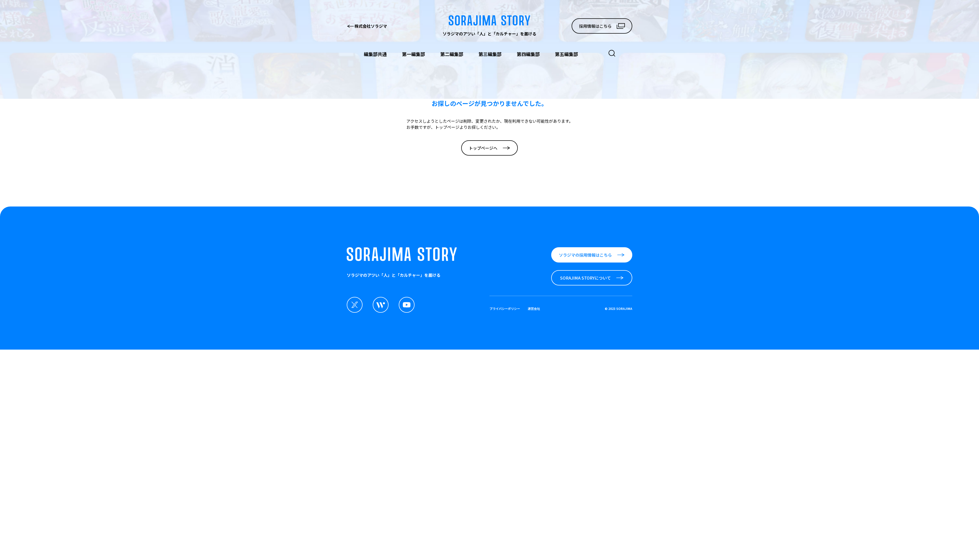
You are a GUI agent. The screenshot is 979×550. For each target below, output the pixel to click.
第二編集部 (451, 54)
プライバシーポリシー (505, 308)
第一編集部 (413, 54)
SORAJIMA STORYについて (585, 278)
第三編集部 (490, 54)
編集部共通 (375, 54)
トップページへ (483, 148)
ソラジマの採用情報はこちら (585, 255)
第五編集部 (566, 54)
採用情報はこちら (595, 26)
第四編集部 (528, 54)
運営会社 (534, 308)
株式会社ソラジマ (370, 26)
